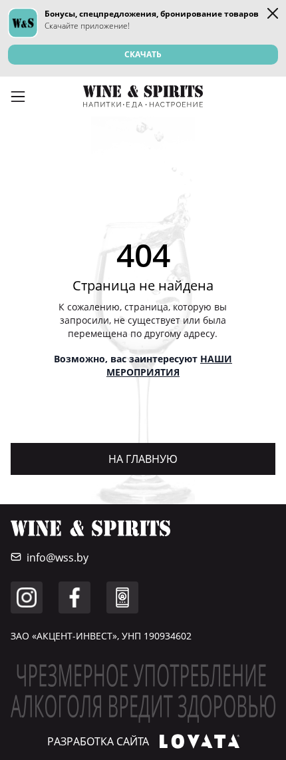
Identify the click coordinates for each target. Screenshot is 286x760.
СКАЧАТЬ (143, 54)
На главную (143, 459)
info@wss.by (57, 557)
